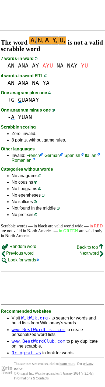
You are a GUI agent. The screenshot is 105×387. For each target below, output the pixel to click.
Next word (89, 253)
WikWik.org (34, 318)
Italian (90, 155)
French (33, 155)
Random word (22, 246)
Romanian (22, 160)
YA (46, 82)
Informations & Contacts (31, 378)
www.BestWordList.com (38, 329)
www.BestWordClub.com (38, 341)
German (52, 155)
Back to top (88, 247)
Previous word (19, 253)
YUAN (25, 117)
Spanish (72, 155)
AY (35, 65)
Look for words (21, 260)
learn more (67, 364)
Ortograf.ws (26, 352)
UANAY (28, 99)
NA (60, 65)
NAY (72, 65)
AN (11, 65)
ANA (23, 65)
